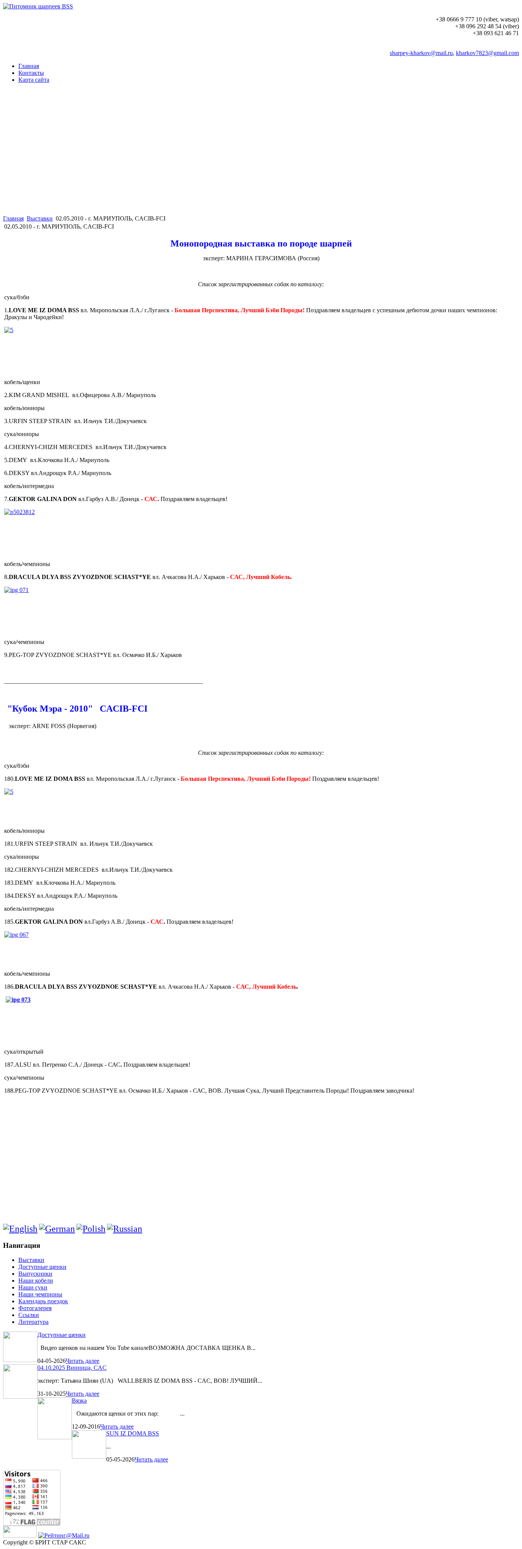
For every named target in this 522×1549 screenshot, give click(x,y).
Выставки (40, 218)
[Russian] (124, 1228)
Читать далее (82, 1361)
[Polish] (90, 1228)
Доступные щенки (61, 1335)
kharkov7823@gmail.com (487, 53)
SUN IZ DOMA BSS (132, 1433)
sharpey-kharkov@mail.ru (421, 53)
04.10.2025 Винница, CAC (72, 1367)
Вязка (79, 1400)
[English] (20, 1228)
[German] (57, 1228)
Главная (13, 218)
